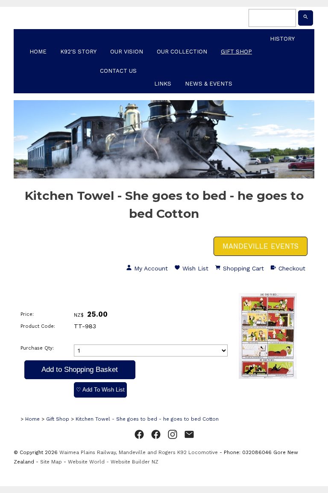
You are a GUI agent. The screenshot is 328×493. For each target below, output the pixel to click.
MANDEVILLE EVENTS (261, 246)
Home (38, 51)
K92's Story (78, 51)
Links (162, 83)
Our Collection (182, 51)
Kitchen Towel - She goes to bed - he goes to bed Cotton (147, 419)
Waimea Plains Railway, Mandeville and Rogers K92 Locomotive (138, 452)
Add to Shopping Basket (79, 369)
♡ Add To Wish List (100, 389)
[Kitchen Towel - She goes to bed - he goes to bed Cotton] (268, 376)
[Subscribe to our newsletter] (189, 434)
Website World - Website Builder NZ (113, 462)
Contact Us (118, 71)
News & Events (208, 83)
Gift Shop (236, 51)
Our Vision (126, 51)
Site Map (51, 462)
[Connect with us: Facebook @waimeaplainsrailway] (139, 434)
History (282, 39)
